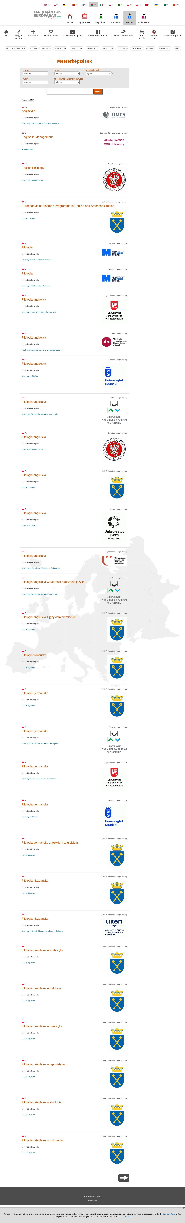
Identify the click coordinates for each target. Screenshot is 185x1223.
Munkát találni (51, 35)
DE (67, 5)
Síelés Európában (172, 35)
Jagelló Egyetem (28, 218)
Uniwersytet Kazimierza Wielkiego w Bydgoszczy (41, 568)
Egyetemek (84, 22)
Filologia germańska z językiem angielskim (50, 842)
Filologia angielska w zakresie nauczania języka (53, 581)
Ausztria (33, 48)
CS (57, 5)
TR (149, 5)
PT (121, 5)
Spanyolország (165, 48)
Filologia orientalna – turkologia (42, 1140)
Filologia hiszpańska (35, 880)
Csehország (46, 48)
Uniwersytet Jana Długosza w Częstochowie (39, 312)
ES (76, 5)
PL (112, 5)
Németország (108, 48)
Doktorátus (143, 22)
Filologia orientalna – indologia (42, 988)
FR (85, 5)
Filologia (27, 247)
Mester (129, 22)
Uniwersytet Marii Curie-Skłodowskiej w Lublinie (40, 123)
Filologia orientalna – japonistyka (43, 1064)
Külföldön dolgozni (72, 35)
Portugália (150, 48)
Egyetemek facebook (98, 35)
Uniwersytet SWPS (29, 525)
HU (95, 5)
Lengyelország (76, 48)
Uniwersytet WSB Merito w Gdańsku (36, 286)
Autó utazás (141, 37)
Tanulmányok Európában (16, 48)
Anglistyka (28, 111)
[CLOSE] (127, 1216)
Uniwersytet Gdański (30, 376)
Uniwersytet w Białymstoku (32, 180)
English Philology (33, 167)
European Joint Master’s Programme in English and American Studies (68, 206)
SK (140, 5)
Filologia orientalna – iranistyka (42, 1026)
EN (48, 5)
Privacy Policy (169, 1214)
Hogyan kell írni (19, 37)
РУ (131, 5)
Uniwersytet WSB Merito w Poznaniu (36, 260)
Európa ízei (154, 37)
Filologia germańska (35, 693)
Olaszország (123, 48)
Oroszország (137, 48)
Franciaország (60, 48)
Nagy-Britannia (92, 48)
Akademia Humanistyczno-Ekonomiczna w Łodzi (41, 350)
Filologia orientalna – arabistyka (42, 950)
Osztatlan (116, 22)
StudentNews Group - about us (92, 1196)
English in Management (37, 137)
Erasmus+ (33, 35)
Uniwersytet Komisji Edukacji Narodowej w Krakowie (42, 931)
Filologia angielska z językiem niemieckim (49, 617)
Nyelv (6, 35)
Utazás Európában (123, 35)
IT (103, 5)
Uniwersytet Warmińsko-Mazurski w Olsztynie (40, 414)
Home (70, 22)
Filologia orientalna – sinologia (41, 1102)
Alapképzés (101, 22)
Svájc (177, 48)
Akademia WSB (28, 149)
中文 (177, 5)
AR (167, 5)
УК (158, 5)
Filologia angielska (34, 299)
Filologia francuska (34, 655)
